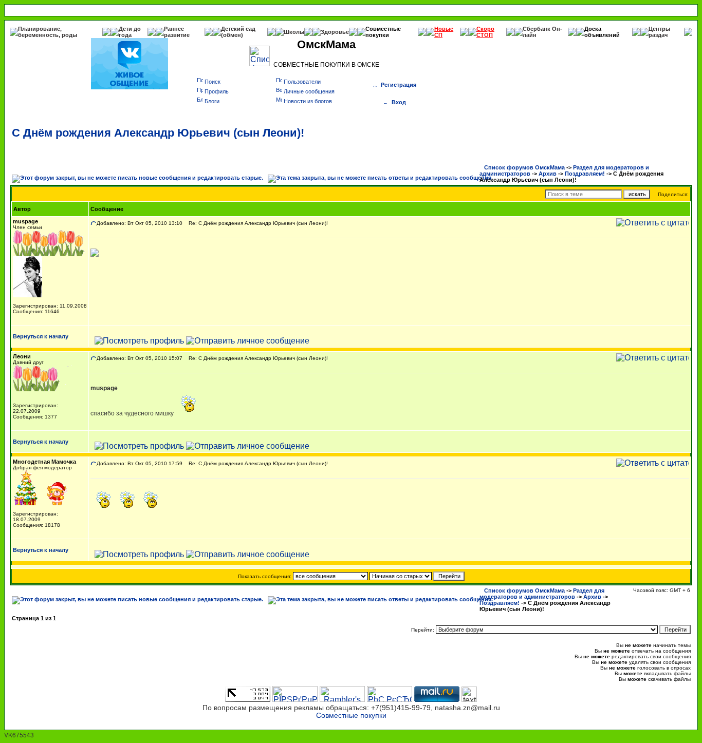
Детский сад (238, 29)
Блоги (212, 101)
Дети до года (130, 32)
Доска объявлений (602, 32)
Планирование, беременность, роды (47, 32)
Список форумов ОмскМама (524, 167)
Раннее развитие (177, 32)
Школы (294, 32)
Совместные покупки (383, 32)
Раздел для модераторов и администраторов (541, 593)
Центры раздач (659, 32)
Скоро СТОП (485, 32)
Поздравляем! (585, 173)
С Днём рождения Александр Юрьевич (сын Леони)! (158, 132)
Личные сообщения (309, 91)
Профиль (217, 91)
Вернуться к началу (40, 336)
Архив (548, 173)
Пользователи (302, 82)
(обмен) (232, 35)
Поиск (212, 82)
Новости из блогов (308, 101)
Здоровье (335, 32)
